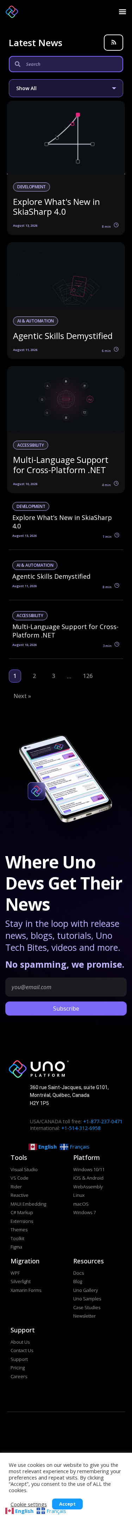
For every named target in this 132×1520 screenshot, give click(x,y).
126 (88, 676)
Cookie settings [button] (29, 1504)
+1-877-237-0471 (102, 1121)
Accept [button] (67, 1504)
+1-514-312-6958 (81, 1128)
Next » (22, 696)
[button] (122, 11)
